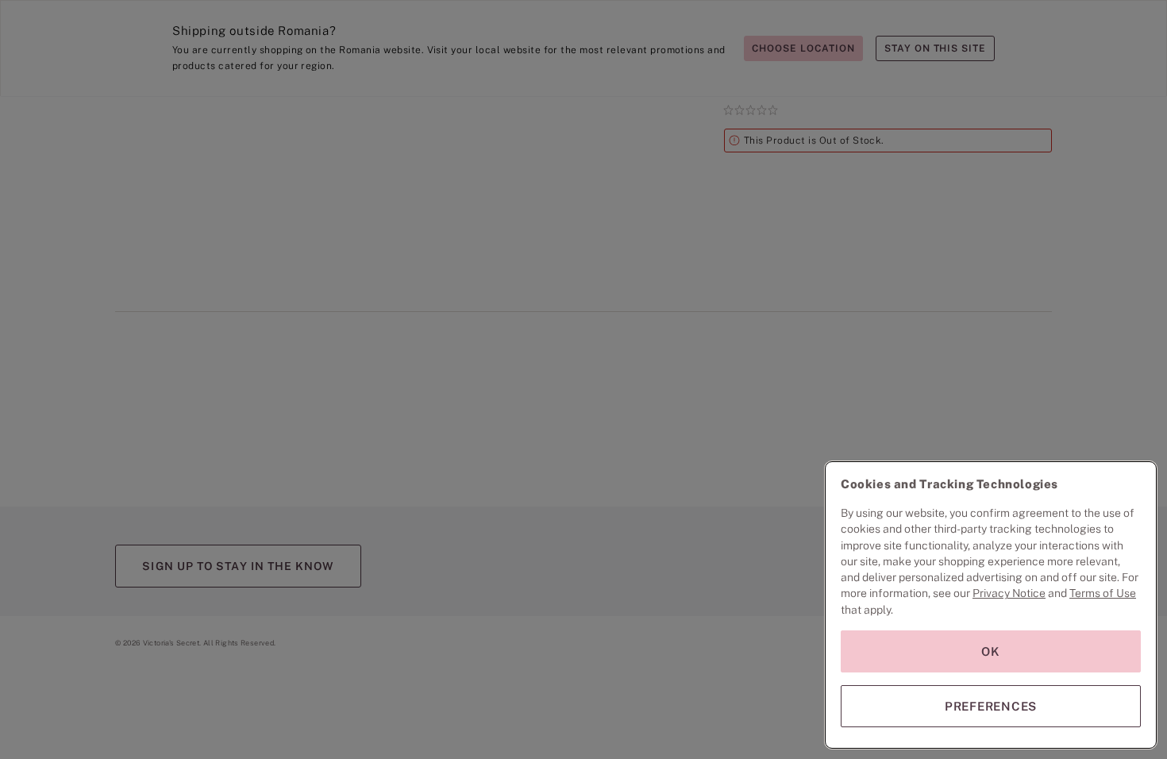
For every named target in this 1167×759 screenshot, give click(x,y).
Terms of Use (1102, 593)
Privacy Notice (1009, 593)
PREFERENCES (991, 706)
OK (990, 651)
